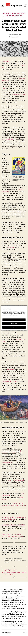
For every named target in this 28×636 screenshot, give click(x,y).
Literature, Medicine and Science (14, 17)
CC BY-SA (23, 505)
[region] (14, 318)
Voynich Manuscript (18, 94)
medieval (19, 558)
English (8, 633)
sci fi (15, 560)
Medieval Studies (8, 560)
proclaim (11, 247)
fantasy (11, 558)
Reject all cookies (14, 323)
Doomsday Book (7, 463)
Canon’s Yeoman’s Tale (9, 381)
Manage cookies (14, 319)
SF (8, 562)
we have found (8, 139)
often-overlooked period (16, 480)
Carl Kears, (7, 61)
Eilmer (4, 88)
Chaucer (6, 558)
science (19, 560)
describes (10, 370)
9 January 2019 (15, 37)
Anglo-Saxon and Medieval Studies (14, 13)
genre (15, 558)
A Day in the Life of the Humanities (13, 525)
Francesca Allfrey (16, 34)
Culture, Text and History (14, 15)
